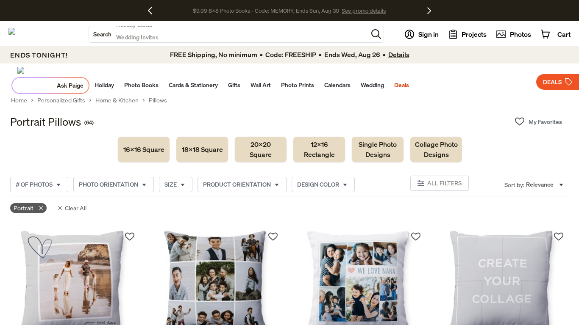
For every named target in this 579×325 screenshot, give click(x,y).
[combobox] (228, 34)
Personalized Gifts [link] (61, 100)
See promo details (364, 10)
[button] (376, 34)
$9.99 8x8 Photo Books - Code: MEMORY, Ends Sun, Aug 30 (266, 10)
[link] (144, 149)
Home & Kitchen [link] (117, 100)
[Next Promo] (429, 10)
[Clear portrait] (41, 208)
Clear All (75, 208)
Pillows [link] (158, 100)
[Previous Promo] (153, 10)
